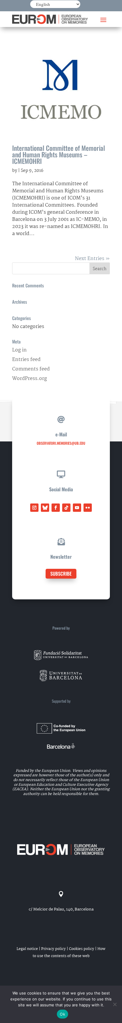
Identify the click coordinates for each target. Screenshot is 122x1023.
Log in (19, 350)
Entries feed (26, 360)
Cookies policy (81, 949)
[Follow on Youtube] (77, 507)
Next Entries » (92, 259)
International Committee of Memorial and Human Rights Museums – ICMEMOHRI (58, 154)
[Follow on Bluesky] (45, 507)
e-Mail (61, 434)
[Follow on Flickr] (88, 507)
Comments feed (31, 369)
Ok (62, 1014)
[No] (115, 1004)
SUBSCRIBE (61, 573)
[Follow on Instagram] (34, 507)
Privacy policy (53, 949)
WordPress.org (29, 379)
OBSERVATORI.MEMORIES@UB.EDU (61, 443)
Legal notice (27, 949)
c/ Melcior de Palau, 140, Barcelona (61, 909)
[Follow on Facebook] (56, 507)
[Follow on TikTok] (66, 507)
